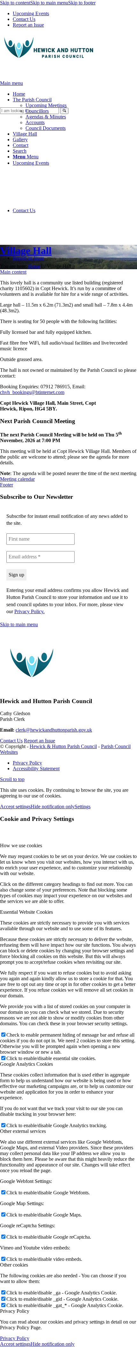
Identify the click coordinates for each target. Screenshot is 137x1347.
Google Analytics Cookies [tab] (26, 1064)
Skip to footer (82, 2)
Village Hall (26, 250)
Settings (82, 806)
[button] (32, 99)
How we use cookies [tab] (21, 845)
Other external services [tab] (23, 1131)
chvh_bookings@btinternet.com (32, 392)
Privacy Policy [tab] (14, 1311)
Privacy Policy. (29, 611)
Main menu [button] (11, 83)
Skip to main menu (49, 2)
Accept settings (15, 806)
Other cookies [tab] (14, 1265)
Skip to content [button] (15, 2)
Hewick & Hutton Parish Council (63, 746)
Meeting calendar (17, 479)
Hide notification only (53, 806)
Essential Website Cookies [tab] (26, 912)
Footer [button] (6, 484)
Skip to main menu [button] (19, 624)
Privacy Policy (14, 1338)
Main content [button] (13, 272)
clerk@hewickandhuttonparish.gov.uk (54, 730)
